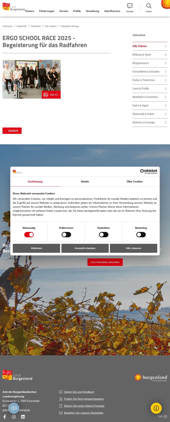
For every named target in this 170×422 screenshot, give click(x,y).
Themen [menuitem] (29, 11)
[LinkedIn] (23, 417)
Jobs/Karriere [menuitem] (112, 11)
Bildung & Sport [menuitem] (141, 54)
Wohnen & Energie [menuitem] (143, 122)
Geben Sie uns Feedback (79, 392)
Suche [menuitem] (149, 11)
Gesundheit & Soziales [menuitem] (146, 71)
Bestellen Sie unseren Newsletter (83, 413)
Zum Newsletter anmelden (105, 262)
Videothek (36, 26)
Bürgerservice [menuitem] (140, 63)
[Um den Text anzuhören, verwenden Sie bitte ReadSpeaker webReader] (13, 408)
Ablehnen (36, 248)
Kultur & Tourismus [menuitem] (143, 80)
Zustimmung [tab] (35, 181)
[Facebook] (4, 417)
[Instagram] (14, 417)
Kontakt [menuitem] (129, 11)
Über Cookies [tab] (135, 181)
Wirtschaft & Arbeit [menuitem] (143, 114)
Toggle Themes (157, 408)
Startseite (7, 26)
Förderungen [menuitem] (47, 11)
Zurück (13, 130)
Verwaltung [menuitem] (92, 11)
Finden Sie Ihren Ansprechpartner (84, 399)
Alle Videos (50, 26)
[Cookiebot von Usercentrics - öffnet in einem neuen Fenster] (142, 171)
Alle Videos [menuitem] (139, 46)
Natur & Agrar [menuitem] (140, 105)
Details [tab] (85, 181)
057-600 (7, 405)
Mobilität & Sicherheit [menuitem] (145, 97)
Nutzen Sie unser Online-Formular (84, 406)
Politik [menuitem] (77, 11)
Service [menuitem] (63, 11)
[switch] (64, 234)
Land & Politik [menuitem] (140, 88)
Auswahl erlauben (85, 248)
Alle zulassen (133, 248)
